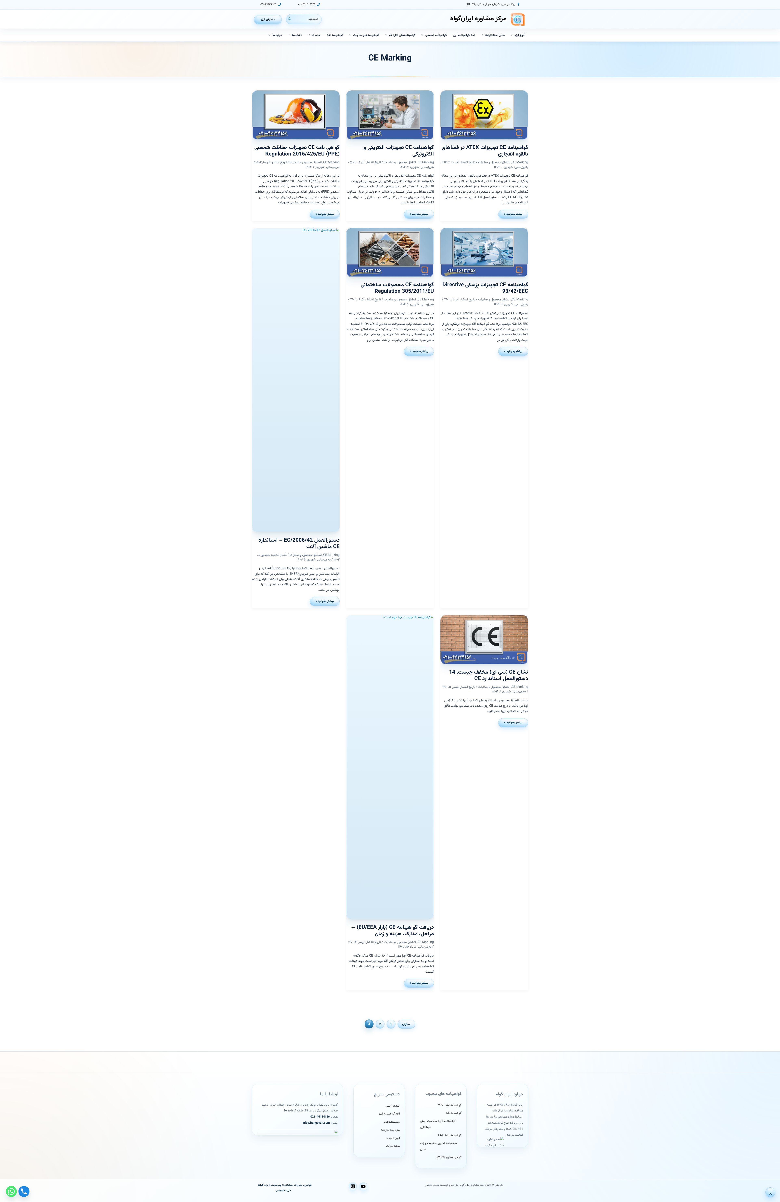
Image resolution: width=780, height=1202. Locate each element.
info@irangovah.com (316, 1123)
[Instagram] (353, 1186)
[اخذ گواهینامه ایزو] (389, 1114)
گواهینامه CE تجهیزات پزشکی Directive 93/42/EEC (485, 288)
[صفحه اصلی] (393, 1106)
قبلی (406, 1024)
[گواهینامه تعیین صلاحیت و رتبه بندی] (440, 1146)
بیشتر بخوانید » (512, 215)
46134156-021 (320, 1117)
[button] (493, 4)
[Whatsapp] (11, 1191)
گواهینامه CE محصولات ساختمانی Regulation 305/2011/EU (397, 288)
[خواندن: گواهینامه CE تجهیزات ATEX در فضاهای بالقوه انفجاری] (484, 115)
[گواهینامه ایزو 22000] (449, 1157)
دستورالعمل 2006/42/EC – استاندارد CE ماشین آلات (299, 543)
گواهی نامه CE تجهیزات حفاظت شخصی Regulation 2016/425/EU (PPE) (297, 151)
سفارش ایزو (268, 19)
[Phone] (23, 1191)
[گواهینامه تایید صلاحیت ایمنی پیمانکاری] (440, 1124)
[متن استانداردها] (390, 1130)
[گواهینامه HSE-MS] (450, 1135)
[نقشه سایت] (393, 1146)
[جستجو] (289, 19)
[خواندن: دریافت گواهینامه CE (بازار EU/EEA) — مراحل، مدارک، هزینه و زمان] (390, 767)
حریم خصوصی (283, 1190)
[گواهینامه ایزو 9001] (450, 1105)
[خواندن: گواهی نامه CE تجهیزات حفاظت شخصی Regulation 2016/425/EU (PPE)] (296, 115)
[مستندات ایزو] (392, 1122)
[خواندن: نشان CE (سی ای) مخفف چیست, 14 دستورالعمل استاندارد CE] (484, 639)
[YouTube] (363, 1186)
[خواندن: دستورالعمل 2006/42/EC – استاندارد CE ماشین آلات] (296, 380)
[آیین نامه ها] (393, 1138)
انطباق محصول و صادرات (494, 162)
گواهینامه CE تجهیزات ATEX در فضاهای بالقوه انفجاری (485, 151)
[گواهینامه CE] (454, 1113)
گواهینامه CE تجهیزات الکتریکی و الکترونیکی (399, 151)
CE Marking (520, 162)
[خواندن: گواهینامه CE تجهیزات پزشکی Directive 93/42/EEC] (484, 252)
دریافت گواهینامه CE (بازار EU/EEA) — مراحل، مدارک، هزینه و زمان (392, 930)
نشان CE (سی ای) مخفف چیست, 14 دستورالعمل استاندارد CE (488, 675)
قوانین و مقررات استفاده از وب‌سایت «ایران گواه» (285, 1185)
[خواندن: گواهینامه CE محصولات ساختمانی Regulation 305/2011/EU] (390, 252)
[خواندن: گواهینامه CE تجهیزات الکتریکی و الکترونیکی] (390, 115)
